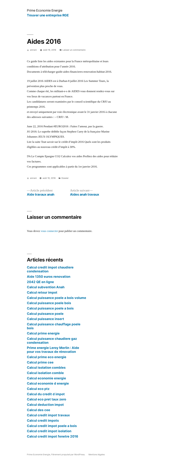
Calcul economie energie (46, 378)
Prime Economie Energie (44, 10)
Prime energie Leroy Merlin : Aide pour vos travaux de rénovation (53, 350)
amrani (33, 50)
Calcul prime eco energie (46, 357)
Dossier (65, 178)
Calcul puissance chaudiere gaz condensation (52, 340)
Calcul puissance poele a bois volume (56, 298)
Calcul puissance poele (45, 314)
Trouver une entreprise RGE (48, 15)
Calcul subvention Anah (45, 287)
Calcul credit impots (43, 420)
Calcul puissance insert (45, 319)
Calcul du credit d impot (46, 394)
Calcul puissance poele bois (49, 303)
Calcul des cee (38, 410)
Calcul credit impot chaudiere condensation (50, 269)
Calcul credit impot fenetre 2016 (52, 436)
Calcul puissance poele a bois (50, 308)
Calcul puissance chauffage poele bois (53, 326)
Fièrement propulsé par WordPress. (68, 454)
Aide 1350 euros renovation (48, 277)
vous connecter (49, 231)
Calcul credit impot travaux (48, 415)
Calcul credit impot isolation (49, 431)
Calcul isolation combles (46, 367)
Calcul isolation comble (45, 373)
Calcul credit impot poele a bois (52, 426)
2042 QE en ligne (40, 282)
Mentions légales (96, 454)
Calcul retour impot (42, 292)
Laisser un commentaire (73, 50)
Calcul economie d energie (48, 383)
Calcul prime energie (43, 333)
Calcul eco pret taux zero (46, 399)
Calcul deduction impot (45, 405)
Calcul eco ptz (38, 389)
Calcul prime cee (40, 362)
